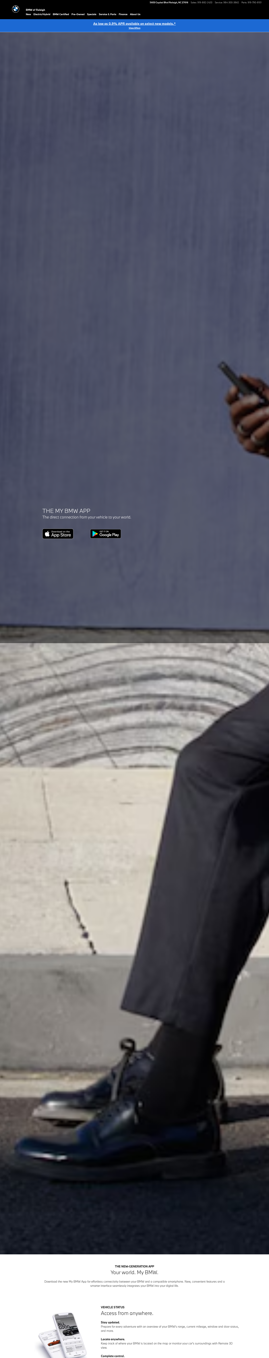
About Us (135, 14)
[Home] (15, 9)
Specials (91, 14)
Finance (123, 14)
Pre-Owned (78, 14)
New (28, 14)
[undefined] (65, 534)
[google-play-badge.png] (105, 534)
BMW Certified (61, 14)
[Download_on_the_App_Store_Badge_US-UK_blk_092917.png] (57, 534)
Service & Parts (107, 14)
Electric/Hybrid (41, 14)
